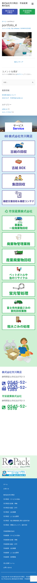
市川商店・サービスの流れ (11, 499)
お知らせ (4, 109)
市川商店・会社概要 (9, 512)
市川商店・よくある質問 (11, 516)
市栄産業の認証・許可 (10, 544)
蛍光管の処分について (9, 95)
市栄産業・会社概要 (9, 548)
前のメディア (18, 62)
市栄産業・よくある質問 (11, 552)
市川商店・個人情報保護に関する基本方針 (16, 520)
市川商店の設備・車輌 (10, 503)
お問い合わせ (7, 567)
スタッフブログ (7, 112)
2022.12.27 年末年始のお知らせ (12, 98)
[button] (32, 4)
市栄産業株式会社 (9, 531)
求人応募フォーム (9, 563)
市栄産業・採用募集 (9, 557)
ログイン (20, 74)
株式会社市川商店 (9, 495)
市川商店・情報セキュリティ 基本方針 (15, 525)
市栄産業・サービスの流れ (11, 535)
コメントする (6, 28)
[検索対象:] (18, 82)
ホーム (5, 484)
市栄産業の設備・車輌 (10, 540)
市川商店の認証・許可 (10, 508)
